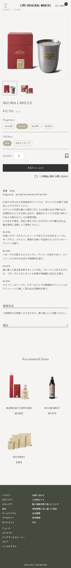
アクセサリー (8, 518)
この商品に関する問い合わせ (53, 176)
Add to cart (36, 168)
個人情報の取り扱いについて (45, 504)
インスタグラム (9, 546)
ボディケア (7, 500)
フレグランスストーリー (13, 537)
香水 (4, 509)
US (56, 5)
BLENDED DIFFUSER (19, 408)
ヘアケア (6, 495)
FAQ (34, 522)
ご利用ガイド (38, 500)
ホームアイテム (9, 513)
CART (62, 5)
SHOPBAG (19, 457)
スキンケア (7, 504)
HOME (6, 9)
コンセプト (7, 533)
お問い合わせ (38, 495)
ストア (5, 542)
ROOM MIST (52, 408)
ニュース (6, 528)
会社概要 (36, 513)
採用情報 (36, 518)
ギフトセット (8, 522)
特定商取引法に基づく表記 (44, 509)
